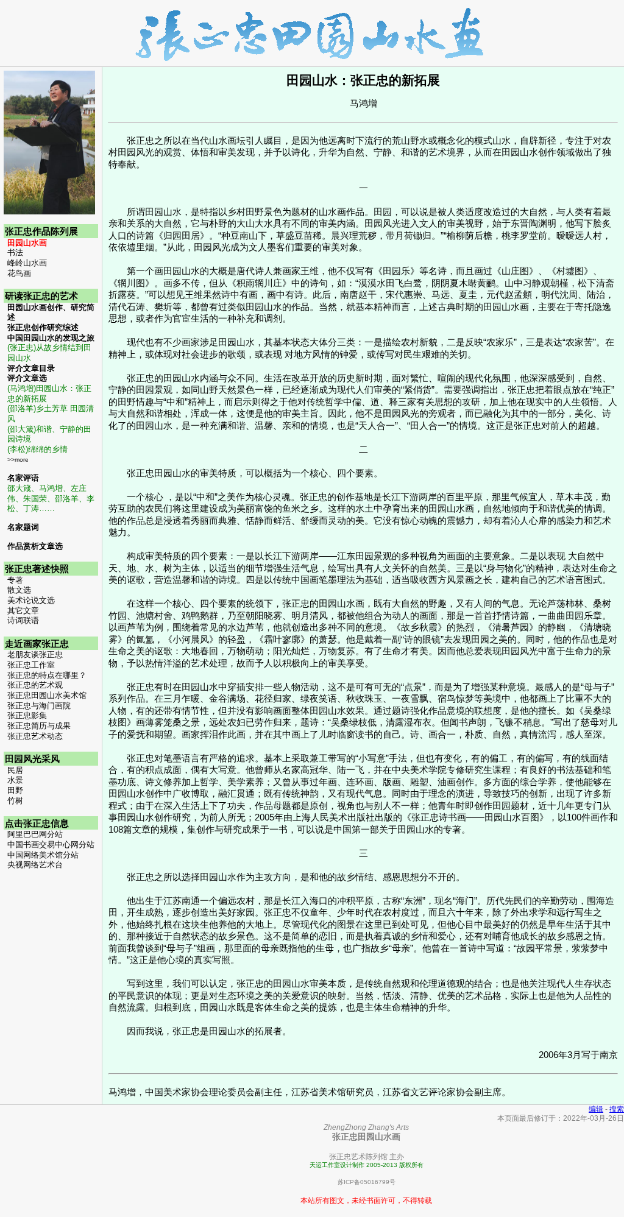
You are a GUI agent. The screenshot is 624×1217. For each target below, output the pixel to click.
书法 (15, 253)
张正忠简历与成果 (39, 726)
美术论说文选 (31, 600)
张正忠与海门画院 (39, 706)
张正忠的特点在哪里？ (47, 675)
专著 (15, 580)
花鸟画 (19, 273)
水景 (15, 780)
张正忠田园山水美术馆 (47, 695)
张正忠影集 (27, 715)
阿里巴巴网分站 (35, 834)
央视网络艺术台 (35, 865)
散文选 (19, 590)
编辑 (596, 1109)
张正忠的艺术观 (35, 685)
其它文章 (23, 611)
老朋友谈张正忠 (35, 655)
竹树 (15, 801)
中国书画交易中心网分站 (50, 845)
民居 (15, 770)
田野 (15, 790)
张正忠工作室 (31, 665)
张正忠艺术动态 (35, 736)
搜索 (616, 1109)
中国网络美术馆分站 (43, 855)
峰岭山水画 (27, 263)
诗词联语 (23, 620)
